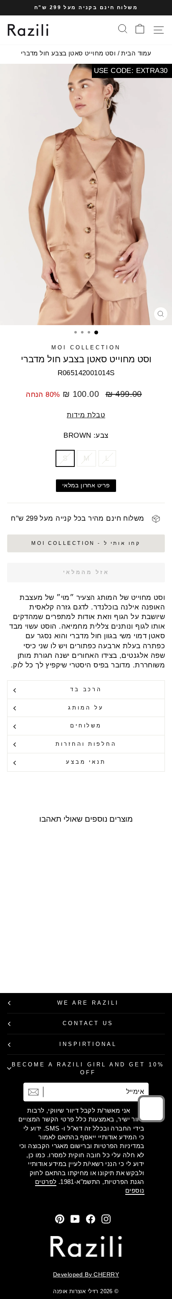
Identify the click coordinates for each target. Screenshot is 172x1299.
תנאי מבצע (86, 762)
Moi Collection (86, 347)
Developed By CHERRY (86, 1274)
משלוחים (86, 725)
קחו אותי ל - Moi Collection (85, 543)
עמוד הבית (136, 53)
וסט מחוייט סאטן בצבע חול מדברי (68, 53)
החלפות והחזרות (86, 744)
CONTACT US (88, 1023)
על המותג (86, 708)
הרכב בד (86, 689)
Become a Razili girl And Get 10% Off (88, 1068)
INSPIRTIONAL (88, 1044)
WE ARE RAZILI (88, 1003)
